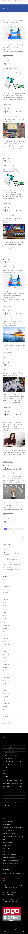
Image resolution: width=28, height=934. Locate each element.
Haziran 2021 (6, 628)
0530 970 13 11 (21, 1)
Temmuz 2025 (6, 583)
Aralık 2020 (6, 648)
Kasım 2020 (6, 651)
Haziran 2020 (6, 667)
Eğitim (4, 818)
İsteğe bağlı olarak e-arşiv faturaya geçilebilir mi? (12, 170)
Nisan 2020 (6, 674)
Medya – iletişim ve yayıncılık (10, 833)
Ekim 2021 (6, 615)
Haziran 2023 (6, 596)
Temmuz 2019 (6, 703)
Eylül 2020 (5, 657)
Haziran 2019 (6, 706)
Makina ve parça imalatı (8, 830)
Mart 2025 (6, 592)
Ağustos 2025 (6, 579)
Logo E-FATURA (6, 764)
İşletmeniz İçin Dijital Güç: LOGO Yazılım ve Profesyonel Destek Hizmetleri (13, 568)
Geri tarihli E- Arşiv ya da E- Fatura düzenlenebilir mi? (12, 73)
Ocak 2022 (6, 605)
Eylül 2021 (5, 618)
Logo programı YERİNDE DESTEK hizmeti (12, 791)
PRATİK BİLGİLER (14, 68)
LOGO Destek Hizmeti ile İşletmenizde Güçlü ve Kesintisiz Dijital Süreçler (12, 563)
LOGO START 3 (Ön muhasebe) (10, 741)
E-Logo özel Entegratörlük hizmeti (11, 803)
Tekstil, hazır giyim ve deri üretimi (11, 860)
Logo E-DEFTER (6, 773)
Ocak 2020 (6, 683)
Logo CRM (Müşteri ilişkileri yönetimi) (11, 755)
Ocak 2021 (6, 644)
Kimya (4, 839)
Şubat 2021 (6, 641)
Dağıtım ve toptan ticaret (9, 866)
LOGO (10, 116)
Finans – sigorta (6, 824)
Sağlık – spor (6, 848)
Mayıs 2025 (6, 589)
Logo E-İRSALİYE (7, 770)
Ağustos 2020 (6, 661)
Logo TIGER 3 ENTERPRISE (9, 753)
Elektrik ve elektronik (8, 821)
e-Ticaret (5, 815)
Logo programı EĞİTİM (8, 797)
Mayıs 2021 (6, 631)
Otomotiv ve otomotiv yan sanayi (11, 863)
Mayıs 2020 (6, 670)
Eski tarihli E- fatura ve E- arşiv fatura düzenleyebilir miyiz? (13, 374)
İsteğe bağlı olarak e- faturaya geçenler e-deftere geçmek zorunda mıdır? (13, 22)
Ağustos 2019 (6, 700)
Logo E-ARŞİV (6, 767)
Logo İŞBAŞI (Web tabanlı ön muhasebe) (12, 761)
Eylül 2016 (5, 716)
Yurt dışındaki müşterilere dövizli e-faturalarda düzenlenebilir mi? (12, 323)
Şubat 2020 (6, 680)
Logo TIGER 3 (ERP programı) (10, 750)
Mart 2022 (6, 599)
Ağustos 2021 (6, 622)
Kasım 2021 (6, 612)
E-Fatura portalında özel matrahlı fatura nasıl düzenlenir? (11, 221)
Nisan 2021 (6, 635)
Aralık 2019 (6, 687)
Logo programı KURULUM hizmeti (11, 794)
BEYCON (22, 931)
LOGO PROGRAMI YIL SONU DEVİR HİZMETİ (13, 780)
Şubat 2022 (6, 602)
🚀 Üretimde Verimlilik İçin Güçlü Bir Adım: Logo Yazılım (13, 553)
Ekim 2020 (6, 654)
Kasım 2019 (6, 690)
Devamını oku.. (7, 56)
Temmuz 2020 (6, 664)
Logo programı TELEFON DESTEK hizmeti (12, 783)
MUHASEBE (6, 68)
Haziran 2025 (6, 586)
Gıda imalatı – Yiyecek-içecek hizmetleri (12, 827)
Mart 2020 (6, 677)
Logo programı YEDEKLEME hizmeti (11, 800)
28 (22, 529)
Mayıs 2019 (6, 709)
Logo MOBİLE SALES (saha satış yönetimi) (13, 758)
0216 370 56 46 (9, 1)
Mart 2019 (6, 713)
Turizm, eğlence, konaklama (9, 857)
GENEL (10, 17)
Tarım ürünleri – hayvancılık (9, 854)
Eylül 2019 (5, 696)
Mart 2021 (6, 638)
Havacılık (5, 812)
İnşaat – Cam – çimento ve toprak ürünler (13, 836)
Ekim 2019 (6, 693)
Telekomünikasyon (7, 842)
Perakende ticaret (7, 845)
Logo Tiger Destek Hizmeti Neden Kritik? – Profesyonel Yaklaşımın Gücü (14, 558)
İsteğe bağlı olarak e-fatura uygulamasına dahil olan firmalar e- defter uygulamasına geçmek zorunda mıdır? (14, 479)
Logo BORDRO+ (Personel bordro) (11, 747)
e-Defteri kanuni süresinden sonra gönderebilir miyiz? (13, 271)
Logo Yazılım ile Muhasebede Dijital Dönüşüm (12, 548)
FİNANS (5, 17)
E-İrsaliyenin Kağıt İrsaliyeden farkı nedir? (13, 120)
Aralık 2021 (6, 609)
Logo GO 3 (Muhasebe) (8, 744)
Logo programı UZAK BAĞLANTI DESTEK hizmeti (12, 787)
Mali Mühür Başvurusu (8, 805)
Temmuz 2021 (6, 625)
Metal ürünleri (6, 851)
